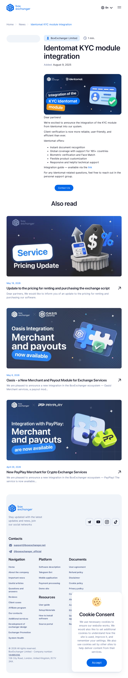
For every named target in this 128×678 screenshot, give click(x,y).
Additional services (18, 618)
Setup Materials (47, 610)
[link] (18, 8)
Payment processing (49, 583)
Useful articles (16, 583)
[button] (107, 8)
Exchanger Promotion (20, 632)
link (90, 167)
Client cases (15, 602)
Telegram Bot (45, 572)
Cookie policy (76, 583)
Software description (50, 567)
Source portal (46, 624)
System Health (16, 638)
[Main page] (64, 508)
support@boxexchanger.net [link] (30, 545)
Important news (17, 577)
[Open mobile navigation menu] (119, 7)
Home (12, 567)
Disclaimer (74, 577)
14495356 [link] (14, 655)
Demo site (44, 588)
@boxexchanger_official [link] (27, 551)
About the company (19, 572)
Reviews (13, 597)
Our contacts (15, 613)
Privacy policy (76, 588)
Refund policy (76, 572)
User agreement (77, 567)
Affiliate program (17, 607)
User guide (44, 604)
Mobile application (48, 577)
